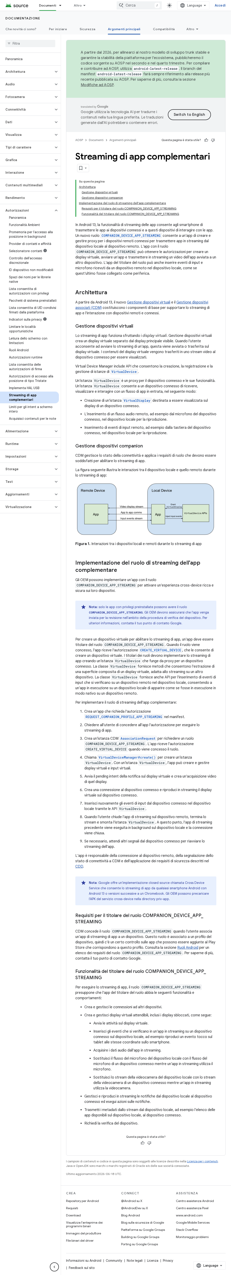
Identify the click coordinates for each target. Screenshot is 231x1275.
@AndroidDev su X (134, 1208)
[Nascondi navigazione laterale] (54, 1266)
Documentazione (22, 18)
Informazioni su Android (83, 1260)
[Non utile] (213, 140)
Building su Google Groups (140, 1237)
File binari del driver (80, 1241)
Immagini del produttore (83, 1233)
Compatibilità (164, 29)
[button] (26, 71)
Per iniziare (58, 29)
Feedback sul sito (82, 1268)
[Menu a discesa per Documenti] (62, 5)
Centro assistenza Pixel (192, 1208)
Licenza (152, 1260)
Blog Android (130, 1215)
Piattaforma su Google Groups (143, 1230)
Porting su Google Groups (139, 1244)
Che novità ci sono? (20, 29)
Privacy (168, 1260)
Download (73, 1215)
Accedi (220, 5)
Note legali (135, 1260)
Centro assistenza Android (195, 1201)
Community (114, 1260)
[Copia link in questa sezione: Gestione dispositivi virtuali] (137, 326)
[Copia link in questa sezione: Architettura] (111, 293)
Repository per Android (82, 1201)
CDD (79, 866)
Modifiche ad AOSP (97, 85)
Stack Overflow (187, 1230)
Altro (78, 5)
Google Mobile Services (193, 1222)
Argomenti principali (124, 29)
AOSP (79, 140)
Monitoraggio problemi (192, 1237)
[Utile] (206, 140)
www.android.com (189, 1215)
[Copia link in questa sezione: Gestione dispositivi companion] (147, 446)
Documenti (47, 5)
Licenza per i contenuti (202, 1161)
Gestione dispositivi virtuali (148, 302)
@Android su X (131, 1201)
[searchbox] (30, 43)
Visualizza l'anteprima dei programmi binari (84, 1224)
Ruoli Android (187, 947)
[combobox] (139, 5)
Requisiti (72, 1208)
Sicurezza (87, 29)
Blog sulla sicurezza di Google (142, 1222)
